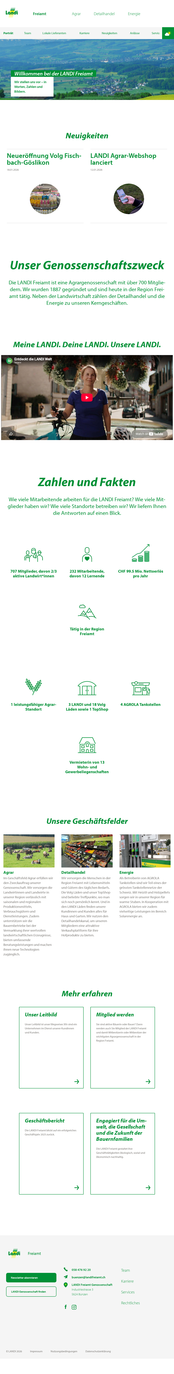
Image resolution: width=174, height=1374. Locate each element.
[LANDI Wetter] (168, 33)
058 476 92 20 (81, 1270)
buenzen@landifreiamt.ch (88, 1277)
